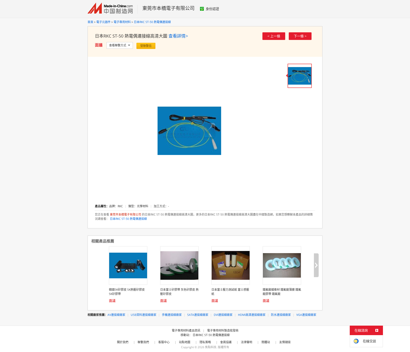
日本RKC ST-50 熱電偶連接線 (152, 22)
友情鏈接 (285, 342)
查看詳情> (178, 36)
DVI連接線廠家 (223, 315)
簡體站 (265, 342)
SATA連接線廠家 (197, 315)
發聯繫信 (146, 46)
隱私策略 (205, 342)
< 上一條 (273, 36)
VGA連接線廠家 (306, 315)
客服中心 (164, 342)
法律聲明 (246, 342)
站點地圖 (184, 342)
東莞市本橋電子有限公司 (168, 8)
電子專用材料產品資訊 (186, 330)
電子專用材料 (122, 22)
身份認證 (212, 8)
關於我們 (122, 342)
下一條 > (300, 36)
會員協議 (226, 342)
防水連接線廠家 (281, 315)
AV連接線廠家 (116, 315)
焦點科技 (210, 347)
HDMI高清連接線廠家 (252, 315)
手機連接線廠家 (172, 315)
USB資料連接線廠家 (143, 315)
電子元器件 (103, 22)
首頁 (90, 22)
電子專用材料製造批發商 (222, 330)
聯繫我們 (143, 342)
